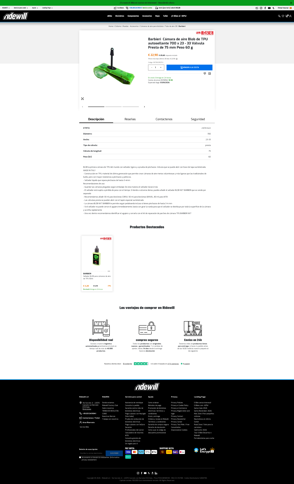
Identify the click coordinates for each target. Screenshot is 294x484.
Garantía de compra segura (158, 425)
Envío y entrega (154, 416)
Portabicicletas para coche (204, 438)
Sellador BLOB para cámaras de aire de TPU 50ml (97, 277)
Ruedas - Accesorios (131, 26)
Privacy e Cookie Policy (179, 405)
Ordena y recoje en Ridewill (158, 419)
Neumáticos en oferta (202, 419)
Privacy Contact (177, 416)
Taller (165, 16)
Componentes (133, 16)
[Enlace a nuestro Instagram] (138, 473)
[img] (176, 59)
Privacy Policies (177, 403)
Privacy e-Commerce (179, 408)
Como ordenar (153, 403)
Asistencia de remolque (134, 403)
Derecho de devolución (156, 427)
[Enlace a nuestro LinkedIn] (156, 473)
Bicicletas (119, 16)
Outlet (196, 422)
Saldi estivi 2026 (200, 430)
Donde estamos (108, 403)
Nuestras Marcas (108, 416)
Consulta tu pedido (132, 405)
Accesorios (147, 16)
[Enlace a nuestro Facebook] (141, 473)
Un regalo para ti (131, 444)
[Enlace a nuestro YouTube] (145, 473)
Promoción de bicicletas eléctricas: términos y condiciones (157, 411)
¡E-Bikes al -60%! (179, 16)
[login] (290, 16)
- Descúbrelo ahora (165, 3)
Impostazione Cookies (179, 430)
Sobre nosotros (108, 408)
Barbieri (182, 26)
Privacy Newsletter (178, 419)
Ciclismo (118, 26)
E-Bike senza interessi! (202, 403)
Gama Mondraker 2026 (203, 411)
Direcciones (87, 409)
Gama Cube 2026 (200, 408)
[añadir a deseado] (205, 73)
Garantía (128, 427)
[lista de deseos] (283, 16)
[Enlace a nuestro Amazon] (152, 473)
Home (111, 26)
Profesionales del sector (134, 430)
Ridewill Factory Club (110, 405)
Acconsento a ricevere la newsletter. (100, 458)
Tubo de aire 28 (171, 26)
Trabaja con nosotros (110, 419)
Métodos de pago (154, 405)
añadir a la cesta (191, 67)
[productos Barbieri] (205, 33)
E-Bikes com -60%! (201, 405)
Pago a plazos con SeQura (135, 425)
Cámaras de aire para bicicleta (151, 26)
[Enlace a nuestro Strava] (148, 473)
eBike (109, 16)
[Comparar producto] (210, 73)
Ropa (157, 16)
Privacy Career (176, 422)
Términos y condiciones (157, 422)
